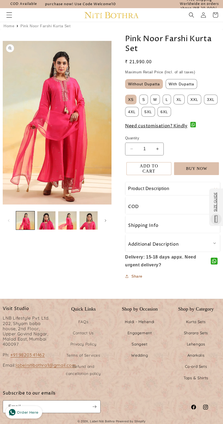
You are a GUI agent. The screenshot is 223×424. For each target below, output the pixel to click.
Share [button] (137, 276)
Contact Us (83, 332)
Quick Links (83, 309)
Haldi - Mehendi (139, 321)
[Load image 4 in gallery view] (88, 220)
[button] (9, 15)
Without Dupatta (144, 84)
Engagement (140, 332)
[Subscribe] (94, 406)
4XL (132, 112)
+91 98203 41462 (27, 354)
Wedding (139, 355)
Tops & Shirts (196, 377)
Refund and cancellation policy (83, 370)
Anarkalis (196, 355)
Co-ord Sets (196, 366)
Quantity (132, 138)
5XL (148, 112)
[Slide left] (9, 221)
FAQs (83, 321)
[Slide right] (106, 221)
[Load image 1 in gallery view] (25, 220)
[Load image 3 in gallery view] (67, 220)
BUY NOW (196, 168)
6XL (164, 112)
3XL (211, 99)
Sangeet (139, 344)
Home (9, 26)
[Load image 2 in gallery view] (46, 220)
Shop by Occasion (140, 309)
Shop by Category (196, 309)
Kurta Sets (196, 321)
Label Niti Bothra (102, 421)
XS (131, 99)
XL (179, 99)
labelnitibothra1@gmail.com (46, 365)
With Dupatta (181, 84)
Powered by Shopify (131, 421)
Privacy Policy (83, 344)
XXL (194, 99)
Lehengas (196, 344)
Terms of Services (83, 355)
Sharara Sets (196, 332)
